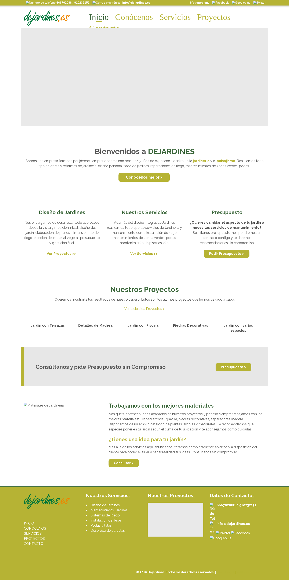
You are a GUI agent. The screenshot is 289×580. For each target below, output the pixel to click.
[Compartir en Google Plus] (220, 538)
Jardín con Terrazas (48, 325)
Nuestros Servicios (145, 212)
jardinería (201, 161)
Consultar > (123, 463)
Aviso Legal (225, 572)
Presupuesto (227, 212)
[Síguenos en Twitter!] (223, 533)
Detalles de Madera (95, 325)
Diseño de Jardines (62, 212)
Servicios (175, 17)
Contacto (104, 28)
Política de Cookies (250, 572)
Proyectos (214, 17)
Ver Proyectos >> (61, 254)
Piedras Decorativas (190, 325)
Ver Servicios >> (144, 254)
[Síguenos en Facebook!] (240, 533)
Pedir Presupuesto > (226, 254)
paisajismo (226, 161)
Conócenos (134, 17)
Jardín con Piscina (143, 325)
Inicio (99, 17)
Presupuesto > (233, 367)
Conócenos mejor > (144, 177)
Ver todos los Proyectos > (144, 309)
